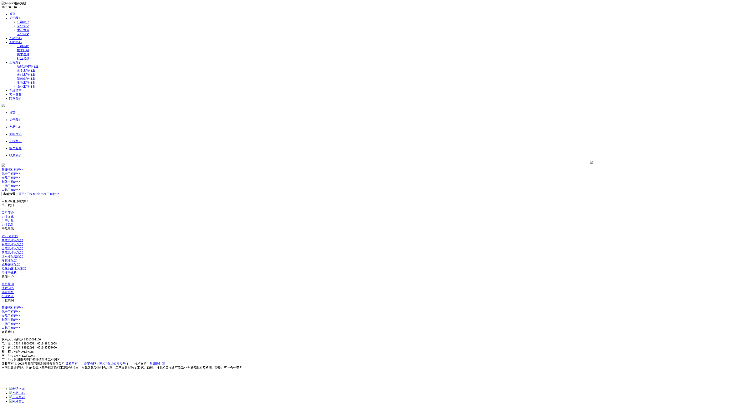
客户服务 (15, 94)
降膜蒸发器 (9, 260)
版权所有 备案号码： (82, 363)
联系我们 (15, 98)
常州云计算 (157, 363)
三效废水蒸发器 (12, 248)
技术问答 (23, 50)
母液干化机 (9, 272)
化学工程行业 (26, 70)
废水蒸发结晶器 (12, 256)
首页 (12, 14)
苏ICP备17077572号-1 (113, 363)
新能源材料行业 (27, 66)
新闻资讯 (15, 134)
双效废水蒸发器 (12, 244)
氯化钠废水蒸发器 (14, 268)
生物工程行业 (26, 82)
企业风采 (23, 34)
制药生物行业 (26, 78)
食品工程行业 (26, 74)
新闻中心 (15, 42)
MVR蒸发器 (10, 236)
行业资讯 (23, 58)
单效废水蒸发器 (12, 240)
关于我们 (15, 18)
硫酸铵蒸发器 (11, 264)
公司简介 (23, 22)
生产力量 (23, 30)
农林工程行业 (26, 86)
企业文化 (23, 26)
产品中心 (15, 38)
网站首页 (18, 401)
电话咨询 (18, 388)
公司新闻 (23, 46)
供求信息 (23, 54)
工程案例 (15, 62)
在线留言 (15, 90)
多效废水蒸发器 (12, 252)
